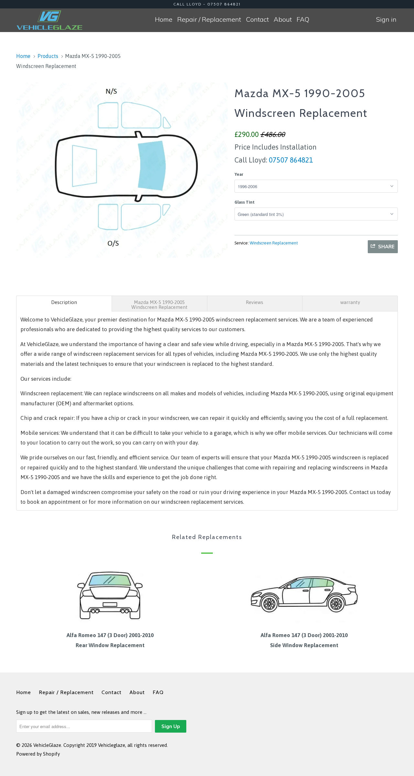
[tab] (64, 303)
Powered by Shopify (38, 754)
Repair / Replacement (209, 19)
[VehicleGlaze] (49, 20)
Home (163, 19)
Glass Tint (244, 202)
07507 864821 (290, 160)
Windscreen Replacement (274, 243)
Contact (257, 19)
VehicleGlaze (47, 745)
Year (238, 174)
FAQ (303, 19)
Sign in (386, 19)
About (283, 19)
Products (48, 56)
